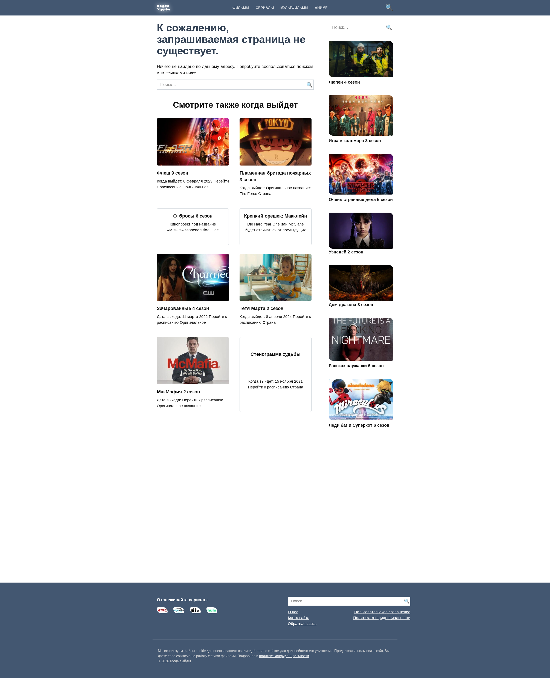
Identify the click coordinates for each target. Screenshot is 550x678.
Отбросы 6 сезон (192, 216)
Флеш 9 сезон (172, 173)
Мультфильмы (294, 8)
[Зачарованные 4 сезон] (193, 298)
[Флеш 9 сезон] (193, 162)
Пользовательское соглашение (382, 612)
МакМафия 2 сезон (178, 391)
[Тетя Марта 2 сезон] (276, 298)
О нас (293, 612)
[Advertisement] (361, 511)
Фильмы (240, 8)
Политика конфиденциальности (381, 618)
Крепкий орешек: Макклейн (275, 216)
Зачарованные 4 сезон (183, 308)
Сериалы (265, 8)
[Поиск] (309, 85)
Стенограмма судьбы (276, 354)
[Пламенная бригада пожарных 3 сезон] (276, 162)
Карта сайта (298, 618)
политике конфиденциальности (284, 656)
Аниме (321, 8)
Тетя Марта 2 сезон (261, 308)
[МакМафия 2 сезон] (193, 381)
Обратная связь (302, 623)
